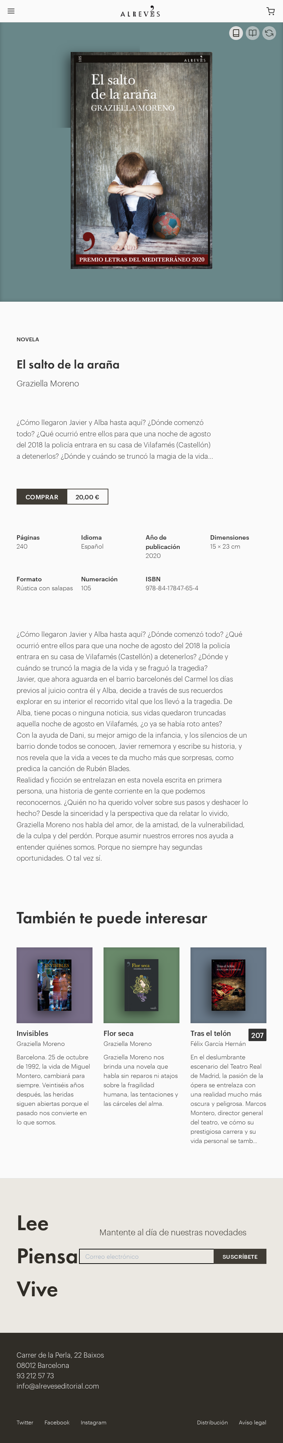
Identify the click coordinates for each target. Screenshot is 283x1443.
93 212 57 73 (35, 1375)
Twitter (25, 1422)
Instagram (94, 1422)
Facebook (57, 1422)
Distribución (212, 1422)
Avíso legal (252, 1422)
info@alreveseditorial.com (58, 1385)
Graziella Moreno (48, 382)
